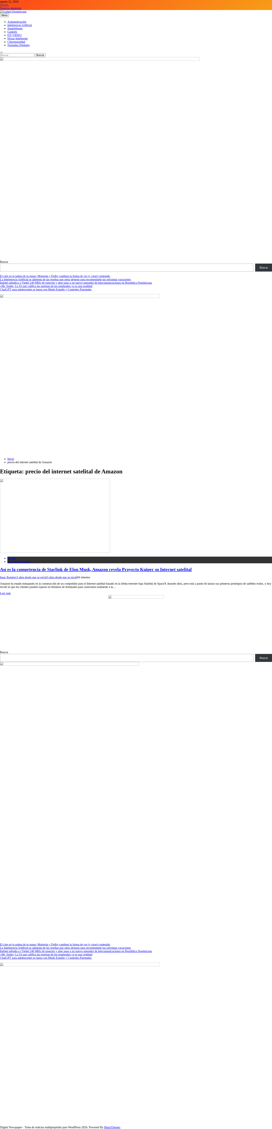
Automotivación (16, 21)
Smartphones (15, 28)
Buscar (4, 261)
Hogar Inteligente (17, 38)
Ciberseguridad (16, 41)
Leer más (5, 593)
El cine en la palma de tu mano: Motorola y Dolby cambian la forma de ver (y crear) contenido (55, 276)
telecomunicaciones (18, 561)
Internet (11, 558)
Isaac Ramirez (8, 577)
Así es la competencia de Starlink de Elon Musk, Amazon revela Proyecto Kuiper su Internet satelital (96, 569)
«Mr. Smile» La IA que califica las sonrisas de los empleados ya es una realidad (46, 286)
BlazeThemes (112, 1127)
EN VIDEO (14, 35)
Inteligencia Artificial (19, 25)
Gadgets (12, 31)
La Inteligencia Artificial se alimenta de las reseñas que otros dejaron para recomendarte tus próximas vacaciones (65, 279)
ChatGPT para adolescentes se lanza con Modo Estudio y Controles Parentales (46, 289)
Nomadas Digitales (18, 45)
